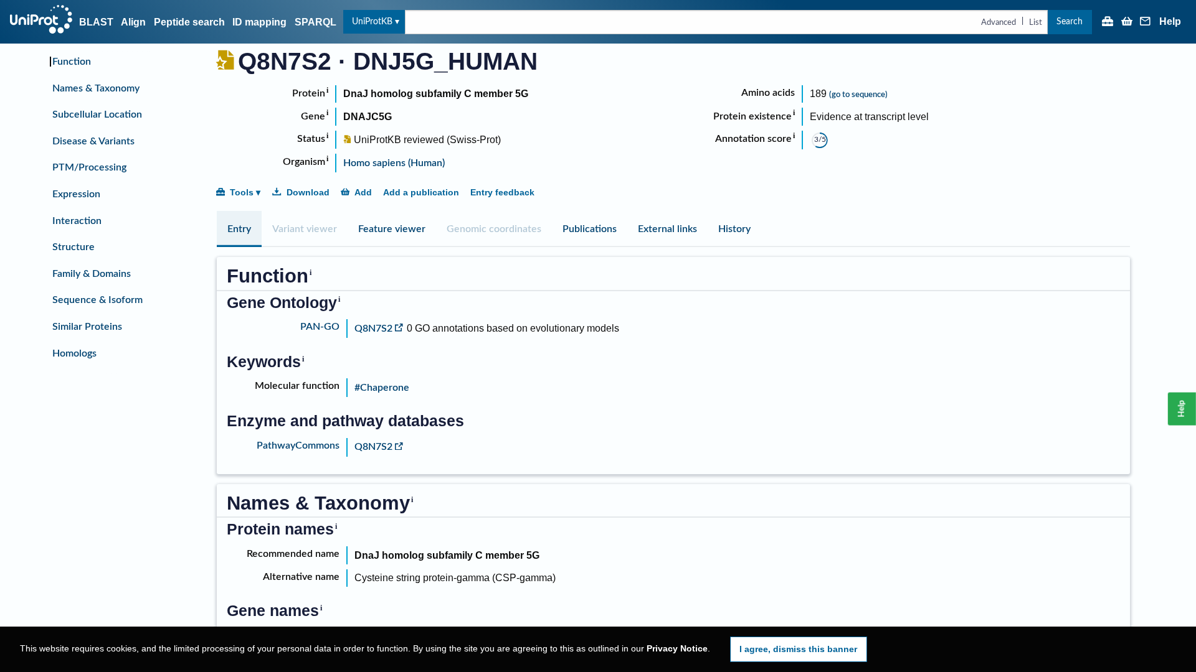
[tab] (239, 229)
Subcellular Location (97, 114)
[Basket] (1126, 22)
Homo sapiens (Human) (394, 163)
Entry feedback (502, 192)
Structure (73, 247)
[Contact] (1145, 22)
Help (1170, 22)
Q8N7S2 (373, 329)
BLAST (96, 22)
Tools (242, 192)
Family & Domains (91, 274)
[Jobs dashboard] (1107, 22)
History (734, 229)
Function (71, 62)
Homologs (74, 353)
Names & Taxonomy (96, 88)
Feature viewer (391, 229)
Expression (76, 194)
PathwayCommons (298, 445)
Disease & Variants (93, 141)
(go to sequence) (858, 94)
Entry (239, 229)
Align (133, 22)
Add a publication (421, 192)
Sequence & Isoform (97, 300)
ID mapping (259, 22)
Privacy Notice (677, 648)
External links (667, 229)
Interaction (77, 221)
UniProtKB (372, 21)
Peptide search (189, 22)
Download (308, 192)
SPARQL (315, 22)
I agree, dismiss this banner (798, 649)
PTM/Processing (89, 167)
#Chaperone (381, 388)
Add (363, 192)
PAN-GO (319, 327)
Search (1069, 21)
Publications (589, 229)
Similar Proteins (87, 327)
